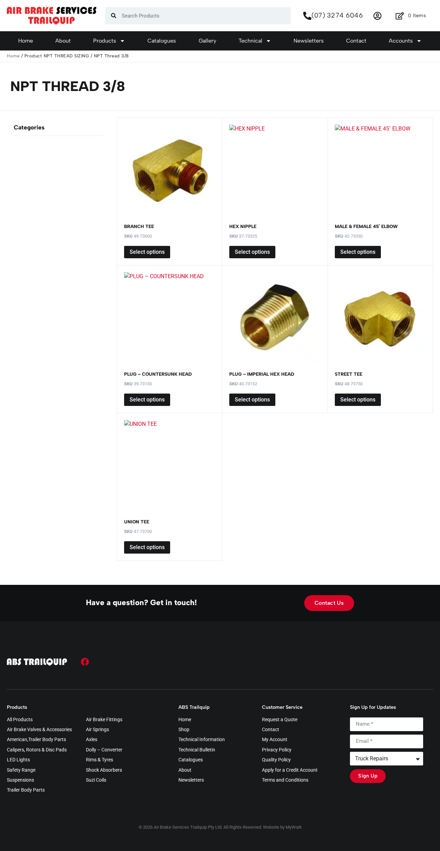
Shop (183, 729)
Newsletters (309, 40)
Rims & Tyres (99, 760)
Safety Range (21, 770)
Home (25, 40)
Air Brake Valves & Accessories (39, 729)
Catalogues (161, 40)
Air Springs (97, 729)
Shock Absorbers (104, 770)
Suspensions (20, 780)
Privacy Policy (277, 750)
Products (104, 40)
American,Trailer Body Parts (36, 739)
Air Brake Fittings (104, 719)
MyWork (294, 827)
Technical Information (201, 739)
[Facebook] (85, 662)
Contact (356, 40)
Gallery (207, 40)
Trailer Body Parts (26, 790)
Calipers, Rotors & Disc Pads (37, 750)
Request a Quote (279, 719)
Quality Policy (276, 760)
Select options (147, 252)
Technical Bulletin (196, 750)
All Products (20, 719)
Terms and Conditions (285, 780)
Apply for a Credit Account (290, 770)
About (63, 40)
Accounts (401, 40)
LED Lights (18, 760)
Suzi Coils (96, 780)
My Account (274, 739)
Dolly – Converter (104, 750)
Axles (91, 739)
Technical (250, 40)
